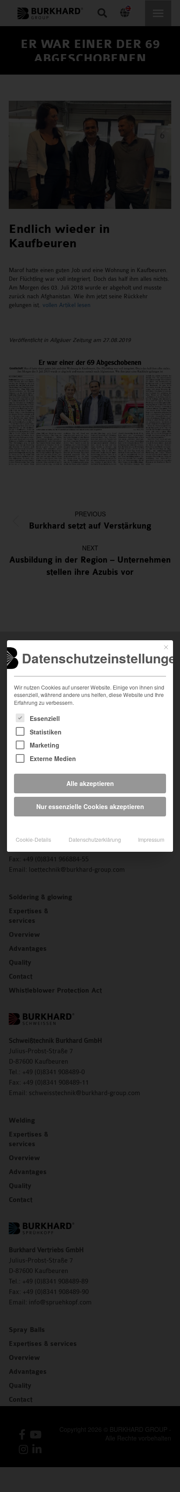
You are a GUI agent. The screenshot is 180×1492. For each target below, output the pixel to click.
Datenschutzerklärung (95, 839)
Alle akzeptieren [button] (90, 783)
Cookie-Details (33, 839)
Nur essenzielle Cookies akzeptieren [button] (90, 806)
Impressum (151, 839)
